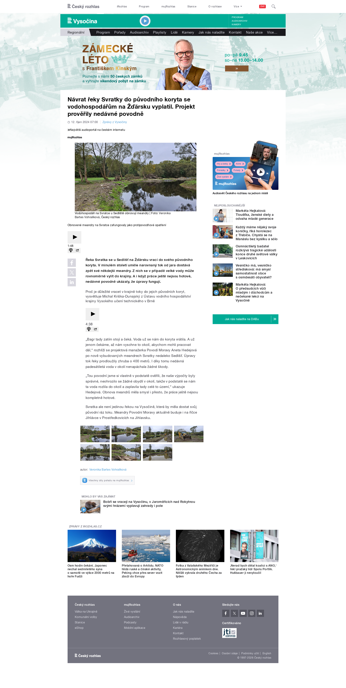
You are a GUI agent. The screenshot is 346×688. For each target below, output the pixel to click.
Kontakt (235, 32)
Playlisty (159, 32)
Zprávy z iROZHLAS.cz (85, 526)
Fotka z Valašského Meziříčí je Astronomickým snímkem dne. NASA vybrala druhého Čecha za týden (199, 571)
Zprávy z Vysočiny (115, 122)
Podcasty (130, 622)
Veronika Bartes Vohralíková (108, 469)
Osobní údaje (230, 653)
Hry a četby (222, 164)
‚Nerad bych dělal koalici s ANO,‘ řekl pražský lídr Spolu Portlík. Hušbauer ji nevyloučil (253, 569)
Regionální (76, 32)
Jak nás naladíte (212, 32)
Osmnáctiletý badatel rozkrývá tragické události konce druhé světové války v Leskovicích (256, 252)
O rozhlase (215, 6)
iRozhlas (122, 6)
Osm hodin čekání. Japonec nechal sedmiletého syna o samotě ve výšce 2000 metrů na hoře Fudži (91, 571)
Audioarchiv (239, 21)
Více (272, 32)
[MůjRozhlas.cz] (75, 137)
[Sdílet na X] (72, 272)
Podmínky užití (250, 653)
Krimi (238, 164)
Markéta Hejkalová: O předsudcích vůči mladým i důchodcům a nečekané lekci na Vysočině (254, 292)
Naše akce (254, 32)
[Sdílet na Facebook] (72, 263)
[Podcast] (71, 250)
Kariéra (177, 628)
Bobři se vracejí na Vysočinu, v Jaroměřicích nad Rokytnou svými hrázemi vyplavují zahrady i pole (149, 504)
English (267, 653)
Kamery (236, 24)
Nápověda (180, 617)
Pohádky (221, 170)
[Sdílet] (77, 250)
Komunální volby (86, 617)
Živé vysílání (223, 177)
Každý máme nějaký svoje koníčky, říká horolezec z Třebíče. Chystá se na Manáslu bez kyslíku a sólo (257, 233)
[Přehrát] (74, 237)
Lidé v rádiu (180, 622)
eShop (79, 628)
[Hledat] (273, 6)
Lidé (174, 32)
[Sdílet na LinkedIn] (72, 282)
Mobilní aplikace (134, 628)
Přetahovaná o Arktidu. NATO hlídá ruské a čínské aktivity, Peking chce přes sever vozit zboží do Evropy (142, 571)
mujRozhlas (168, 6)
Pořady (120, 32)
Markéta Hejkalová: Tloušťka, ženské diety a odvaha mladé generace (255, 214)
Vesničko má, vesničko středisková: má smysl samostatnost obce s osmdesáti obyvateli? (254, 271)
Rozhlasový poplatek (187, 638)
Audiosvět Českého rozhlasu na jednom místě (240, 193)
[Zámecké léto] (173, 63)
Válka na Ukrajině (86, 611)
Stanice (191, 6)
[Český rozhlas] (83, 6)
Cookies (213, 653)
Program (144, 6)
